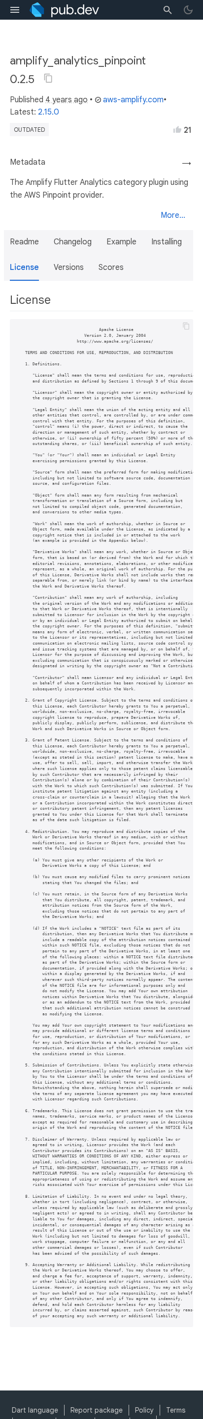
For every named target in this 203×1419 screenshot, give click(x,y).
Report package (96, 1410)
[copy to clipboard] (186, 326)
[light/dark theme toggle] (188, 10)
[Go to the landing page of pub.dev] (64, 9)
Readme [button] (24, 242)
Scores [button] (111, 267)
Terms (175, 1410)
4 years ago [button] (66, 100)
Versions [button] (69, 267)
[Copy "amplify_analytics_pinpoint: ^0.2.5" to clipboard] (48, 78)
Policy (144, 1410)
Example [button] (121, 242)
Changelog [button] (73, 242)
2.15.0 (48, 112)
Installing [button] (166, 242)
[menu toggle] (15, 10)
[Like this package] (177, 129)
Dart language (35, 1410)
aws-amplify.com (133, 100)
